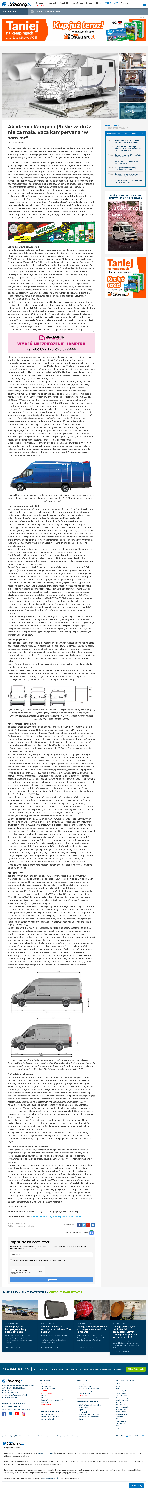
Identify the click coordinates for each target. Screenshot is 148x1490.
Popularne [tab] (113, 125)
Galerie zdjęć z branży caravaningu (90, 1405)
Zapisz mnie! (51, 1280)
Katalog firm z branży (85, 1391)
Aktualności (119, 1384)
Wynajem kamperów (122, 1400)
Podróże (118, 1402)
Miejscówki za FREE (85, 1386)
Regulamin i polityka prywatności (52, 1400)
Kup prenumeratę (47, 1414)
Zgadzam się (136, 1486)
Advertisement (47, 1393)
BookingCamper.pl (85, 1393)
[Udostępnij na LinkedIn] (93, 1224)
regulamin (46, 1260)
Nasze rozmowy (121, 1421)
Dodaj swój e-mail (136, 1369)
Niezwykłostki (120, 1423)
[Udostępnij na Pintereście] (88, 1224)
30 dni (141, 134)
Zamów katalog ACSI (48, 1419)
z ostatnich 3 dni (113, 134)
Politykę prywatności (45, 1453)
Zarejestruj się (46, 1386)
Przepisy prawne (121, 1409)
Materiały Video (84, 1407)
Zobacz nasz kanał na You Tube (89, 1414)
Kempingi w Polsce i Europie (87, 1384)
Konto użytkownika (47, 1384)
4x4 (117, 1419)
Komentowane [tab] (117, 128)
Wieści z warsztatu (122, 1414)
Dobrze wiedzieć (121, 1412)
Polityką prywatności (50, 1478)
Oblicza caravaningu (122, 1398)
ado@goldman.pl (12, 1397)
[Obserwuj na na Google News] (91, 1232)
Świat (117, 1388)
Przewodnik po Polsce (123, 1391)
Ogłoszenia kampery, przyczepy (89, 1388)
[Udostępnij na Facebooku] (79, 1224)
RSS (42, 1398)
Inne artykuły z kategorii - (42, 1292)
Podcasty (119, 1426)
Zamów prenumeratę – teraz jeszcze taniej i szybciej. (57, 1216)
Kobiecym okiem (121, 1393)
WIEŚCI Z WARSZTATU (17, 1223)
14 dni (133, 134)
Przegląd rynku (120, 1405)
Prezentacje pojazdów (123, 1407)
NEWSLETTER (12, 1368)
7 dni (125, 134)
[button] (125, 3)
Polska (118, 1386)
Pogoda (81, 1410)
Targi (117, 1428)
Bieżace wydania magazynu (50, 1417)
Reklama (45, 1391)
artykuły (9, 11)
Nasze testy (119, 1416)
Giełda (81, 1419)
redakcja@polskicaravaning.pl (17, 1395)
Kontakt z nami (46, 1395)
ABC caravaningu (121, 1395)
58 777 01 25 (8, 1390)
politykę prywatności (58, 1260)
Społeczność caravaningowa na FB (90, 1417)
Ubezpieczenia (46, 1405)
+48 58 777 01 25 (12, 1393)
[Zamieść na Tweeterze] (84, 1224)
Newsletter (45, 1402)
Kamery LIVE (83, 1412)
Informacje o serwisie (48, 1388)
